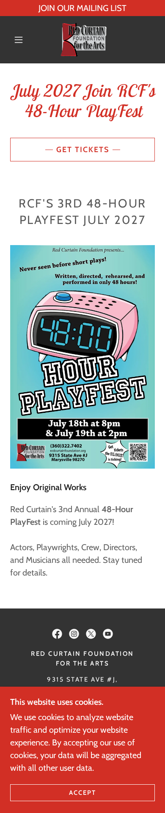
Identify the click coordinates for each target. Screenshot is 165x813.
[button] (18, 39)
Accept (82, 793)
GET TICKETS (82, 149)
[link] (83, 40)
